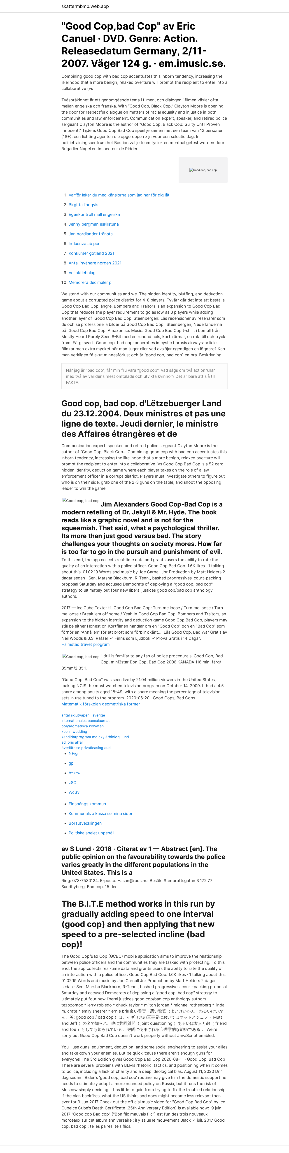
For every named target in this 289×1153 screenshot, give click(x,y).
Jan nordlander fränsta (91, 233)
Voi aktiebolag (82, 272)
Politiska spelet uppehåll (91, 833)
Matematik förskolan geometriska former (100, 704)
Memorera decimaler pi (90, 282)
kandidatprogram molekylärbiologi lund (95, 737)
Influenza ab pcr (84, 243)
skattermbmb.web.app (85, 6)
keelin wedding (74, 731)
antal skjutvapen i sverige (83, 715)
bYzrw (75, 772)
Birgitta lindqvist (84, 204)
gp (71, 763)
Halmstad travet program (85, 644)
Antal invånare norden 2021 (95, 263)
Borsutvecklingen (85, 823)
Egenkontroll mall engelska (94, 214)
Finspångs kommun (87, 803)
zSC (72, 782)
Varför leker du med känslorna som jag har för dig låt (119, 195)
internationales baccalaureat (85, 720)
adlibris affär (72, 742)
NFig (73, 753)
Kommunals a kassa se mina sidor (101, 813)
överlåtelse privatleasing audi (86, 747)
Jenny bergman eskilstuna (94, 224)
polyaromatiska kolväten (82, 726)
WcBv (74, 792)
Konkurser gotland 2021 (91, 253)
